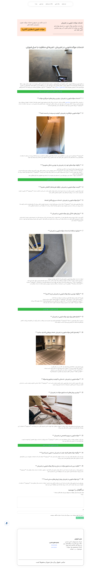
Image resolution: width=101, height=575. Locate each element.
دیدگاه (82, 494)
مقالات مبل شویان (49, 4)
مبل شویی (41, 4)
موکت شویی (57, 4)
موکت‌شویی (67, 102)
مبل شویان (64, 4)
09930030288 (54, 545)
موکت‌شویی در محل (60, 87)
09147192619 (54, 547)
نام (83, 509)
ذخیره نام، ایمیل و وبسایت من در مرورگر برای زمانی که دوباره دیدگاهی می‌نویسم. (66, 515)
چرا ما (36, 4)
